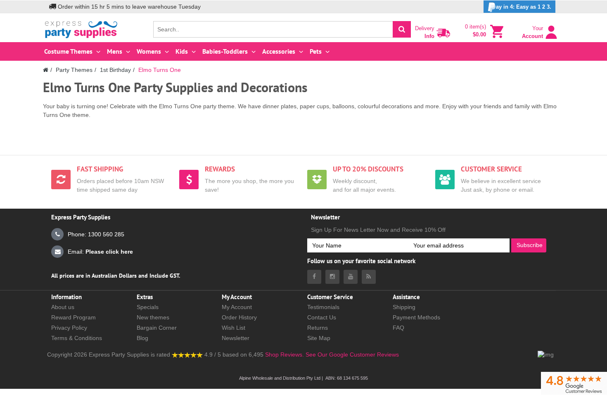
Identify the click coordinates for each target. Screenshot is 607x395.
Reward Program (73, 317)
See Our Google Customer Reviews (351, 354)
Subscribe (530, 245)
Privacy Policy (69, 327)
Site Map (318, 338)
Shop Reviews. (284, 354)
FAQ (398, 327)
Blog (142, 338)
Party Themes (74, 70)
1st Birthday (115, 70)
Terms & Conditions (76, 338)
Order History (239, 317)
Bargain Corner (157, 327)
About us (62, 307)
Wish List (233, 327)
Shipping (404, 307)
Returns (317, 327)
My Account (237, 307)
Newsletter (235, 338)
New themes (153, 317)
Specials (148, 307)
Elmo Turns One (159, 70)
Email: (100, 251)
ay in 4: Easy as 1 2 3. (523, 7)
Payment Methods (416, 317)
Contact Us (321, 317)
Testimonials (323, 307)
